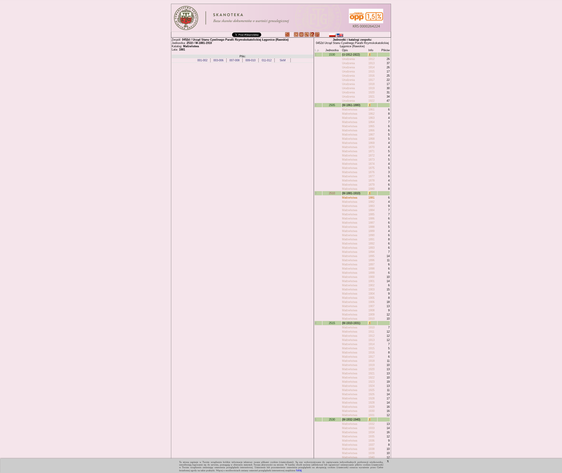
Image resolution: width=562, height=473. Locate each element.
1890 (371, 235)
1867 (371, 134)
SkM (283, 60)
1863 (371, 118)
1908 (371, 310)
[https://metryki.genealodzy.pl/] (281, 18)
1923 (371, 381)
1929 (371, 406)
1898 (371, 268)
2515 (332, 323)
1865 (371, 126)
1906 (371, 302)
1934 (371, 432)
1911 (371, 331)
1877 (371, 176)
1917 (371, 80)
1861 (371, 109)
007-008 (234, 60)
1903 (371, 289)
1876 (371, 172)
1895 (371, 256)
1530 (332, 54)
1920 (371, 92)
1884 (371, 210)
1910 (371, 318)
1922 (371, 100)
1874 (371, 163)
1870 (371, 147)
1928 (371, 398)
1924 (371, 386)
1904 (371, 293)
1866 (371, 130)
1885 (371, 214)
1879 (371, 184)
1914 (371, 67)
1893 (371, 247)
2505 (332, 105)
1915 (371, 71)
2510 (332, 193)
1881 (371, 197)
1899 (371, 272)
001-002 (202, 60)
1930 (371, 411)
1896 (371, 260)
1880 (371, 188)
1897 (371, 264)
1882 (371, 201)
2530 (332, 419)
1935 (371, 436)
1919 (371, 88)
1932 (371, 424)
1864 (371, 122)
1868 (371, 138)
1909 (371, 314)
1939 (371, 453)
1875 (371, 168)
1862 (371, 113)
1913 (371, 63)
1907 (371, 306)
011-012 (267, 60)
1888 (371, 226)
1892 (371, 243)
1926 (371, 394)
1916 (371, 75)
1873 (371, 159)
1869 (371, 143)
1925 (371, 390)
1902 (371, 285)
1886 (371, 218)
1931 (371, 415)
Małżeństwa (349, 109)
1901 (371, 281)
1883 (371, 206)
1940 (371, 457)
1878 (371, 180)
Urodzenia (348, 59)
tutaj (299, 470)
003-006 (218, 60)
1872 (371, 155)
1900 (371, 277)
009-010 (250, 60)
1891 (371, 239)
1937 (371, 444)
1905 (371, 297)
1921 (371, 96)
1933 (371, 428)
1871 (371, 151)
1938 (371, 449)
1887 (371, 222)
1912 (371, 59)
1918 (371, 84)
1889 (371, 231)
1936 (371, 440)
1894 (371, 252)
